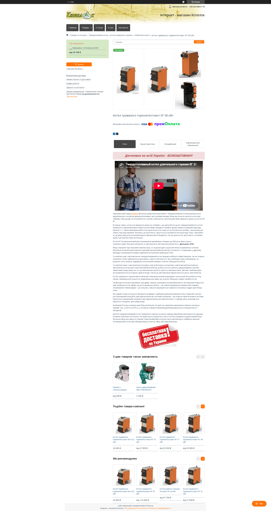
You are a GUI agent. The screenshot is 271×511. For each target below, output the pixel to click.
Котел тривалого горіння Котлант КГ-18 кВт (193, 439)
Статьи (99, 27)
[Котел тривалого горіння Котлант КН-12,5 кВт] (123, 423)
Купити (80, 64)
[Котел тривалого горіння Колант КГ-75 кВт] (147, 475)
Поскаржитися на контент (136, 508)
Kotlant (135, 213)
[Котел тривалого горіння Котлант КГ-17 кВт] (170, 423)
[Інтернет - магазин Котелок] (80, 15)
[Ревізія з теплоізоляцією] (123, 373)
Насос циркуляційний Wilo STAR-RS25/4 (145, 388)
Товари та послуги (78, 35)
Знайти (199, 42)
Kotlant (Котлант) (142, 35)
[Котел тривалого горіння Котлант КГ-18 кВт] (194, 423)
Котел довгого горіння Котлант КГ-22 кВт (170, 490)
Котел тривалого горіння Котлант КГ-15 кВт (146, 439)
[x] (117, 134)
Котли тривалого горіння (121, 35)
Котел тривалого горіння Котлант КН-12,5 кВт (123, 439)
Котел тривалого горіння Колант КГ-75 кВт (145, 491)
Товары (85, 27)
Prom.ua (149, 505)
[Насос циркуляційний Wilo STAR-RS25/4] (147, 373)
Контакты (123, 27)
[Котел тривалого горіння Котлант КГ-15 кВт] (147, 423)
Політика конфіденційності (159, 508)
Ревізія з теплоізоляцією (120, 388)
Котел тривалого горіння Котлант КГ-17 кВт (169, 439)
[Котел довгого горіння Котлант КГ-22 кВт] (170, 475)
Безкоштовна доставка (76, 76)
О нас (110, 27)
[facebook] (114, 134)
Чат (261, 504)
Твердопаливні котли (98, 35)
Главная (72, 27)
